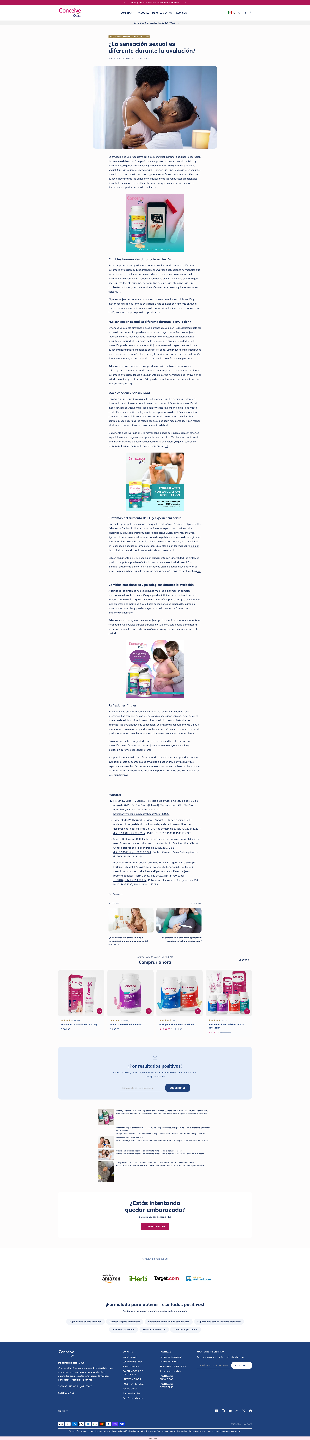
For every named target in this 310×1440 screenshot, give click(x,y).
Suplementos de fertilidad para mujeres (168, 1321)
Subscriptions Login (132, 1361)
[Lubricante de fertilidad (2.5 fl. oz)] (81, 993)
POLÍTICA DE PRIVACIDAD (167, 1377)
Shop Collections (131, 1366)
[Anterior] (124, 2)
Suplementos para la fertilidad (85, 1321)
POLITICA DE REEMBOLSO (166, 1385)
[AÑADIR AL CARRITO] (99, 1011)
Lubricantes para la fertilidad (124, 1321)
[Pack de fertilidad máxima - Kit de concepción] (229, 993)
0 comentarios (142, 58)
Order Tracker (130, 1357)
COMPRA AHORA (155, 1226)
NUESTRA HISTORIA (133, 1383)
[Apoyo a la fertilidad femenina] (130, 993)
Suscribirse (178, 1088)
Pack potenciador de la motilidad (176, 1024)
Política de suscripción (171, 1357)
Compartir (118, 894)
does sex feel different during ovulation (129, 37)
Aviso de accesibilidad (171, 1371)
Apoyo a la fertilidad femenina (126, 1024)
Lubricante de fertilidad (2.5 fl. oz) (79, 1024)
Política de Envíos (169, 1361)
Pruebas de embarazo (154, 1329)
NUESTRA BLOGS (132, 1379)
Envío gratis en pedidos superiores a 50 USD (155, 2)
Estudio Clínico (130, 1388)
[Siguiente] (185, 2)
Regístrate (241, 1365)
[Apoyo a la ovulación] (155, 223)
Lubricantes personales (186, 1329)
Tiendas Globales (131, 1393)
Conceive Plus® (245, 1424)
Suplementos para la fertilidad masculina (219, 1321)
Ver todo (244, 960)
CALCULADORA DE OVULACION (133, 1373)
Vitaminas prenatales (123, 1329)
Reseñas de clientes (133, 1398)
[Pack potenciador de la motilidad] (179, 993)
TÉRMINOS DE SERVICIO (173, 1366)
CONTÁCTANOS (66, 1392)
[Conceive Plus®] (70, 13)
